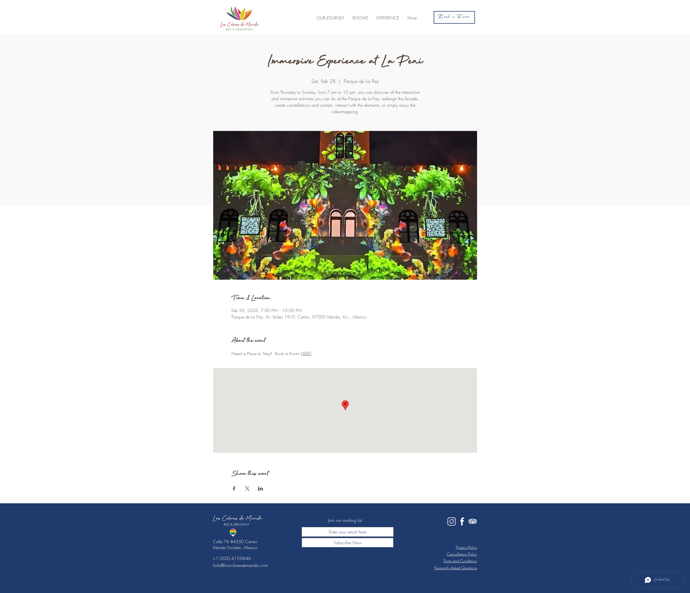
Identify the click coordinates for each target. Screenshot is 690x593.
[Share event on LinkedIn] (260, 488)
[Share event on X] (247, 488)
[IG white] (451, 521)
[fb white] (462, 521)
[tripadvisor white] (472, 521)
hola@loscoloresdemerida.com (240, 565)
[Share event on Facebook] (234, 488)
